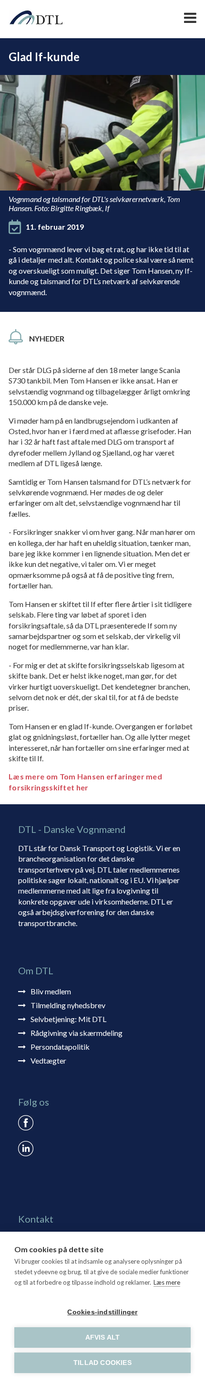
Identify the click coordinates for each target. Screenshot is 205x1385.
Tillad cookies (102, 1362)
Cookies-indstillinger (102, 1312)
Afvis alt (102, 1337)
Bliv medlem (51, 991)
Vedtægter (48, 1060)
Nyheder (46, 338)
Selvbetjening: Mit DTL (68, 1018)
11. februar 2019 (55, 226)
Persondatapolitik (60, 1046)
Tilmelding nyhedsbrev (68, 1005)
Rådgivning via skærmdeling (77, 1032)
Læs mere (167, 1282)
